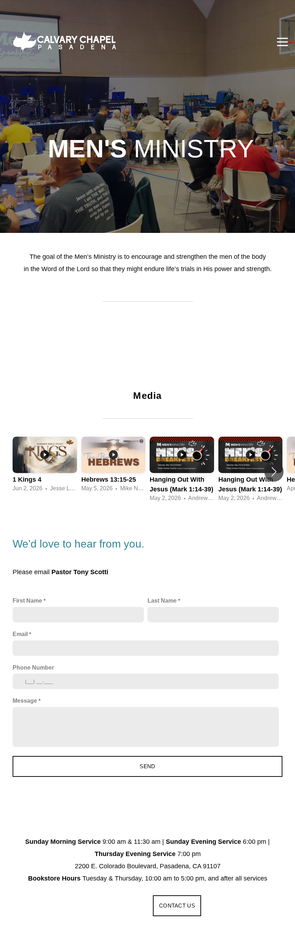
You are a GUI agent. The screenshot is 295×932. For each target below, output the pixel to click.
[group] (45, 467)
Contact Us (177, 905)
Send (147, 766)
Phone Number (33, 667)
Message (25, 700)
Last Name (162, 600)
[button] (274, 471)
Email (20, 634)
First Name (27, 600)
